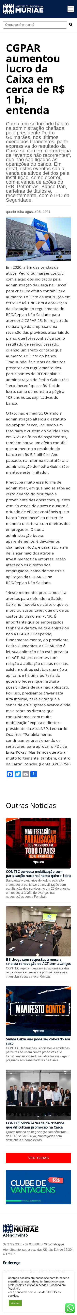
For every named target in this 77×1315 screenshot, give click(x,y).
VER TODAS (38, 1158)
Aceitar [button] (15, 1303)
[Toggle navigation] (71, 9)
